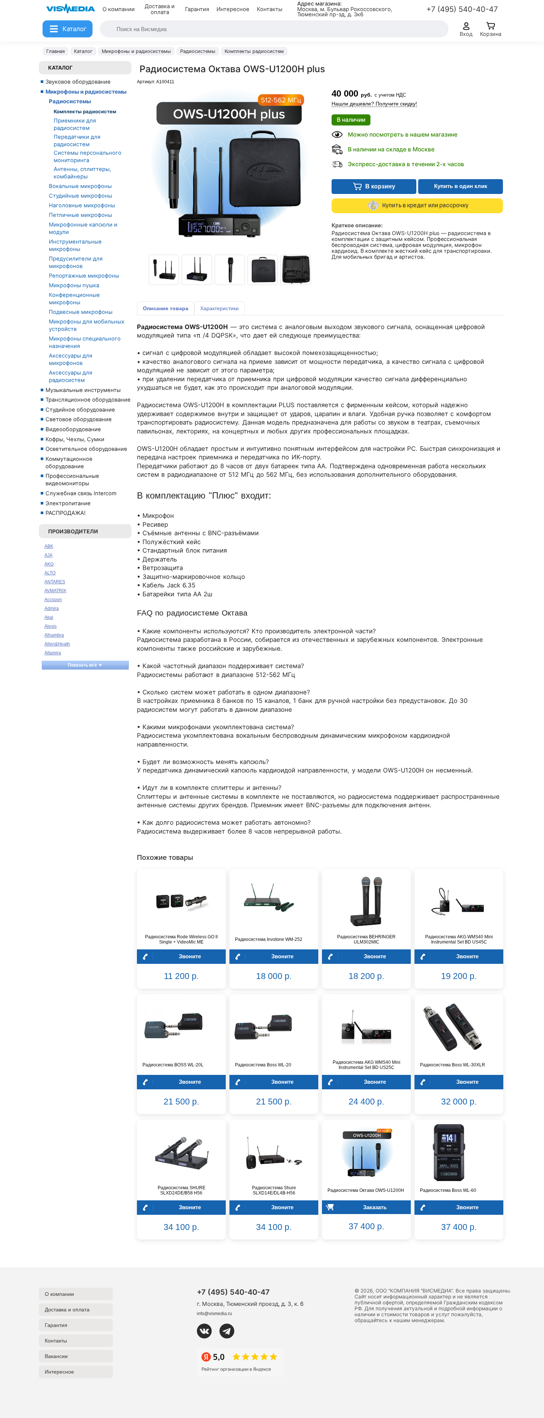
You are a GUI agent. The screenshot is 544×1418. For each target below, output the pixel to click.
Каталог (60, 67)
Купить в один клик (460, 186)
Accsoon (53, 599)
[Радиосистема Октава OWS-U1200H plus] (164, 270)
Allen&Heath (57, 644)
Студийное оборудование (80, 409)
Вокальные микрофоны (80, 186)
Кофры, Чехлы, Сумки (75, 439)
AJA (48, 555)
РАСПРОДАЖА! (65, 513)
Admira (51, 608)
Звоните (190, 956)
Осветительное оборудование (86, 449)
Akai (48, 617)
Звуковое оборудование (78, 81)
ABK (48, 546)
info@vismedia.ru (214, 1313)
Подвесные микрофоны (81, 312)
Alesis (50, 626)
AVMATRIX (55, 590)
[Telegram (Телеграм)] (229, 1331)
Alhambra (54, 635)
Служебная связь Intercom (81, 493)
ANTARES (54, 581)
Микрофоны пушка (74, 285)
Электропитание (68, 503)
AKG (49, 564)
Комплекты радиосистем (85, 111)
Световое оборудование (79, 419)
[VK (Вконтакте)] (207, 1331)
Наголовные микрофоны (82, 205)
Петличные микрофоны (80, 215)
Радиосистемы (70, 101)
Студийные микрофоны (80, 195)
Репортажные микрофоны (84, 275)
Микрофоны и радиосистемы (86, 91)
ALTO (50, 573)
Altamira (52, 653)
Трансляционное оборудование (88, 399)
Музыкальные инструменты (83, 390)
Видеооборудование (73, 429)
